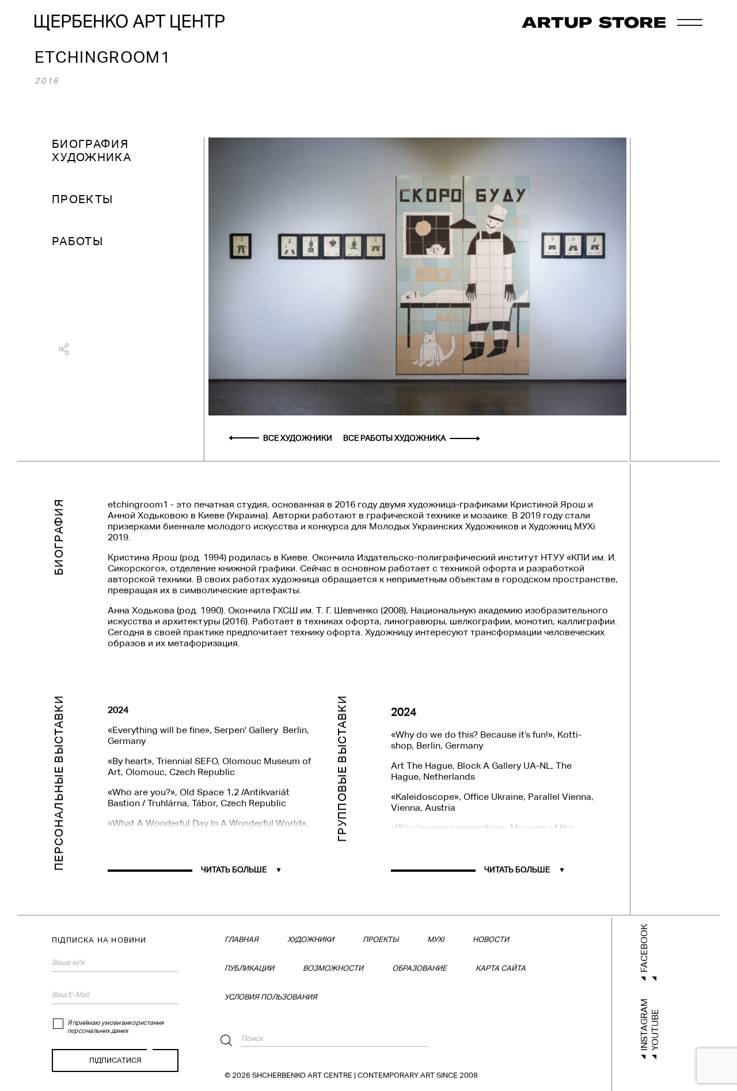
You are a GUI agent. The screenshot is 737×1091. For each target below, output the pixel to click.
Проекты (82, 199)
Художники (310, 939)
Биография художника (91, 150)
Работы (77, 241)
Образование (419, 968)
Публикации (249, 968)
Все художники (297, 437)
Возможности (333, 968)
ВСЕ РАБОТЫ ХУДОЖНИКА (394, 437)
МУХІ (435, 939)
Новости (491, 939)
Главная (242, 939)
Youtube (654, 1030)
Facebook (644, 948)
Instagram (644, 1024)
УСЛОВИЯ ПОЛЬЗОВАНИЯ (271, 997)
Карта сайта (501, 968)
